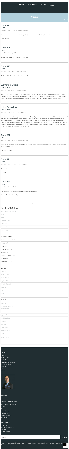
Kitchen (3, 312)
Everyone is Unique (9, 85)
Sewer (2, 333)
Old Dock (3, 324)
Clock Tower (4, 327)
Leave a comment (23, 30)
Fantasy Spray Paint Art (7, 427)
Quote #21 (5, 159)
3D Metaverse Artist (7, 240)
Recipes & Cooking (6, 255)
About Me (43, 4)
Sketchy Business (6, 227)
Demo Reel (4, 303)
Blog (2, 290)
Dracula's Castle (5, 330)
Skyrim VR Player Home (8, 281)
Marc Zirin (3, 30)
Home (66, 19)
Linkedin (3, 429)
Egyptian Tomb (5, 315)
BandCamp (4, 425)
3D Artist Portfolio (6, 284)
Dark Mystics (4, 230)
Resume (21, 4)
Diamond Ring (5, 309)
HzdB (2, 217)
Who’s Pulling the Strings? (8, 211)
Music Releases (32, 4)
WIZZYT (3, 214)
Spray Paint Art (5, 262)
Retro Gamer (4, 224)
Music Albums (5, 274)
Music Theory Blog (6, 249)
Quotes (3, 28)
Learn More (4, 395)
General (3, 87)
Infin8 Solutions (5, 318)
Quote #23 (5, 66)
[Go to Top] (64, 444)
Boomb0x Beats (5, 221)
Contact (52, 5)
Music (2, 246)
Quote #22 (5, 135)
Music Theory (5, 278)
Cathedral (3, 321)
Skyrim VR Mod (5, 431)
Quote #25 (5, 25)
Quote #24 (5, 47)
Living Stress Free (9, 107)
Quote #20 (5, 181)
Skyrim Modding (5, 258)
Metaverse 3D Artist (31, 443)
